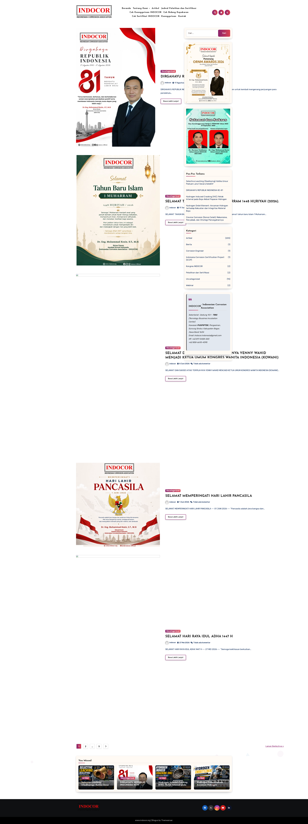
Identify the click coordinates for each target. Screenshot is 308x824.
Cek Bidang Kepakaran (176, 12)
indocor (168, 83)
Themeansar (166, 820)
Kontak (182, 16)
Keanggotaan (168, 16)
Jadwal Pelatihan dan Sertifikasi (178, 8)
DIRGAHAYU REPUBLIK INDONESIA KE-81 (204, 190)
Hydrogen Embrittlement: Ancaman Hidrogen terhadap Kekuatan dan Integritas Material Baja (207, 208)
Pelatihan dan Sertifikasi (197, 272)
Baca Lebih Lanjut (171, 101)
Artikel (155, 8)
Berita (189, 244)
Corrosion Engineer (195, 251)
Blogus (155, 820)
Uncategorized (168, 71)
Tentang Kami (141, 8)
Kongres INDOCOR (194, 266)
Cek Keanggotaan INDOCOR (145, 12)
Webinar (189, 285)
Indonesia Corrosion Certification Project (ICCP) (205, 258)
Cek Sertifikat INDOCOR (145, 16)
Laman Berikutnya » (275, 746)
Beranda (126, 8)
